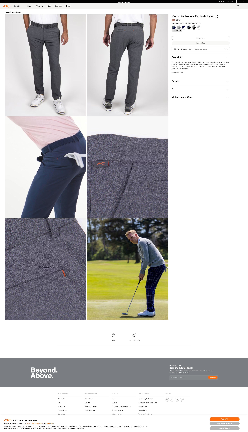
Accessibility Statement (146, 399)
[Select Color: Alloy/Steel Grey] (179, 27)
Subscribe (213, 377)
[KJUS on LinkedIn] (182, 400)
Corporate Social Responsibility (121, 406)
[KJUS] (11, 6)
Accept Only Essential (224, 423)
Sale (68, 6)
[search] (230, 6)
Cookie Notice (50, 423)
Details (226, 49)
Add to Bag (200, 43)
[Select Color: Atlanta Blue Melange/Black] (189, 27)
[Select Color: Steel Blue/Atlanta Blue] (174, 27)
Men (29, 6)
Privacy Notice (39, 423)
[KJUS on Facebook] (167, 400)
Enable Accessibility (225, 1)
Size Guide (61, 406)
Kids (49, 6)
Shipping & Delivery (91, 406)
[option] (45, 65)
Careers (114, 403)
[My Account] (234, 6)
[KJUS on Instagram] (172, 400)
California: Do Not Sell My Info (148, 403)
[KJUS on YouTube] (177, 400)
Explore (58, 6)
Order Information (90, 410)
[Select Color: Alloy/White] (199, 27)
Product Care (62, 410)
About (113, 399)
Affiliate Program (117, 414)
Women (39, 6)
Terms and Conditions (145, 414)
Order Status (89, 399)
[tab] (238, 6)
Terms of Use (30, 423)
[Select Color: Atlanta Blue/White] (184, 27)
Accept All (224, 419)
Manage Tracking (224, 428)
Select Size (199, 38)
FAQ (59, 403)
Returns (87, 403)
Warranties (61, 414)
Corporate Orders (117, 410)
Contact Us (61, 399)
